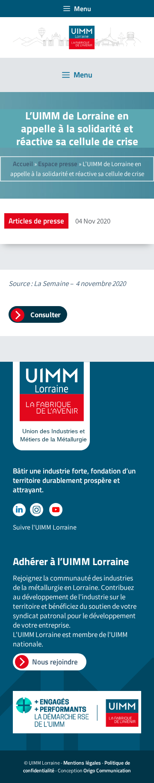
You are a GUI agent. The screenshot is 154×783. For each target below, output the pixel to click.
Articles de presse (36, 220)
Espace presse (57, 164)
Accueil (23, 164)
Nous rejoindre (55, 661)
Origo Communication (107, 770)
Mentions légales (82, 763)
